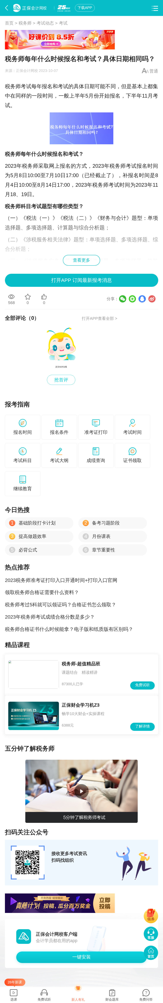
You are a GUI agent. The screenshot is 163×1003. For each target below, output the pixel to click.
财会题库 (112, 999)
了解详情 (142, 726)
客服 (151, 937)
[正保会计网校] (32, 8)
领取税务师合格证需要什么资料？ (42, 592)
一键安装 (81, 956)
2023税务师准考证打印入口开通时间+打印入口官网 (61, 580)
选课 (13, 999)
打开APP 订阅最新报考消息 (81, 280)
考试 (63, 23)
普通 (153, 71)
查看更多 (81, 260)
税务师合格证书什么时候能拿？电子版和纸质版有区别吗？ (69, 629)
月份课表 (97, 536)
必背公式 (24, 549)
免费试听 (142, 685)
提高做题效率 (28, 536)
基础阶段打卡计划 (33, 522)
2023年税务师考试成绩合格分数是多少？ (50, 617)
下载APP (85, 8)
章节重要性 (99, 549)
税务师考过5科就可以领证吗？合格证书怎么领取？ (60, 604)
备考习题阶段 (102, 522)
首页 (9, 23)
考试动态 (45, 23)
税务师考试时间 (111, 185)
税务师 (25, 23)
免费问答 (146, 999)
